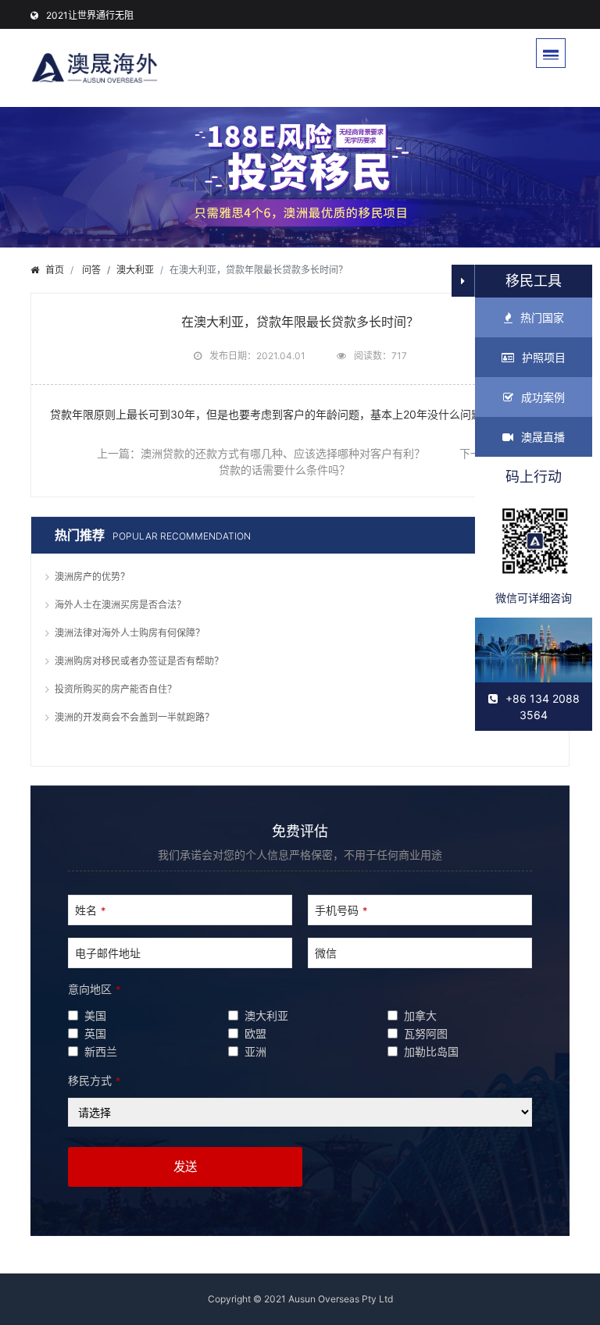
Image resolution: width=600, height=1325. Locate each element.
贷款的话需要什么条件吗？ (284, 469)
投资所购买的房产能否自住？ (116, 689)
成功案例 (543, 397)
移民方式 (94, 1080)
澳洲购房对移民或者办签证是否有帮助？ (139, 661)
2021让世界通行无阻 (90, 15)
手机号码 (341, 910)
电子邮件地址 (108, 953)
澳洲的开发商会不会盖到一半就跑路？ (134, 717)
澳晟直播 (543, 436)
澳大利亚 (135, 270)
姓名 (90, 910)
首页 (54, 270)
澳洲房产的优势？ (92, 576)
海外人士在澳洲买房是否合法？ (120, 605)
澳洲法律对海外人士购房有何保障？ (130, 633)
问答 (91, 270)
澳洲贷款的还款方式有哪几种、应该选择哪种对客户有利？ (283, 453)
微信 (326, 953)
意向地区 (94, 989)
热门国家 (542, 317)
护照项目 (544, 357)
